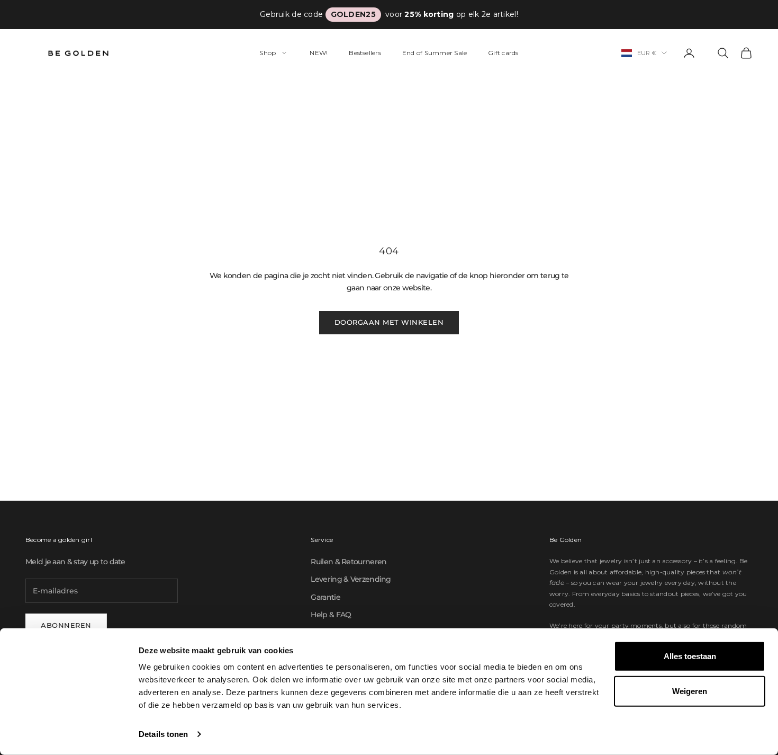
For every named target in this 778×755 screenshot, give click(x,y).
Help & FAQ (331, 614)
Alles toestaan (690, 656)
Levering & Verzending (351, 579)
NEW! (319, 53)
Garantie (325, 597)
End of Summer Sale (434, 53)
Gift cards (503, 53)
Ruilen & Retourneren (348, 561)
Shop (267, 53)
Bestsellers (365, 53)
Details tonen (163, 734)
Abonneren (66, 625)
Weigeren (689, 690)
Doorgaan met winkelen (389, 322)
